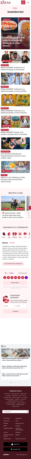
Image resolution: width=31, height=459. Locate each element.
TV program (8, 395)
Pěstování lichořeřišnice (11, 402)
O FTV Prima (7, 418)
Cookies (5, 432)
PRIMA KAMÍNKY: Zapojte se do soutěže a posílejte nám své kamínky (14, 133)
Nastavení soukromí (20, 438)
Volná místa (6, 421)
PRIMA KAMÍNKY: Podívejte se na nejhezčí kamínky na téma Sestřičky (14, 90)
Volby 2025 (17, 399)
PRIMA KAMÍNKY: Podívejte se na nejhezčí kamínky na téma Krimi (13, 68)
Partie (20, 395)
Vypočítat (15, 311)
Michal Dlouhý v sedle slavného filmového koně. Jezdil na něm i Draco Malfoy (12, 215)
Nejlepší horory (23, 393)
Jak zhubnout (7, 393)
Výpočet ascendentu (21, 402)
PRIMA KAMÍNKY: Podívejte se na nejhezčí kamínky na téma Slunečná (14, 112)
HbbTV (5, 425)
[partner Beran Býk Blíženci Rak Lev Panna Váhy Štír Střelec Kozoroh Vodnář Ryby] (22, 306)
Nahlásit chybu (7, 438)
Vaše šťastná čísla (23, 273)
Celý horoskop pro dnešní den (13, 263)
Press (16, 421)
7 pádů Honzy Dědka (9, 399)
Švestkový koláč (15, 406)
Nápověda (18, 432)
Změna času (14, 395)
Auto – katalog (24, 397)
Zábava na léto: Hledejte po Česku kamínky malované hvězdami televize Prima (13, 179)
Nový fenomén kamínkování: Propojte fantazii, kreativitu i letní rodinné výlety (13, 156)
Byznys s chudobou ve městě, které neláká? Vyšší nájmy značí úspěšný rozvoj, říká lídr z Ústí (14, 367)
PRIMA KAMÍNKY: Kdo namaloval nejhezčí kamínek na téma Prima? (14, 41)
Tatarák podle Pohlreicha (13, 401)
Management (18, 418)
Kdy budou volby (7, 397)
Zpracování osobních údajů (19, 429)
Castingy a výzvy (19, 423)
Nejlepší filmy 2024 (15, 393)
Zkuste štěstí (15, 282)
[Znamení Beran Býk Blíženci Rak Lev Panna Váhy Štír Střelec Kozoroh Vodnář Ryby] (9, 306)
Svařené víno (23, 399)
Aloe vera (21, 401)
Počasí (23, 395)
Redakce (17, 434)
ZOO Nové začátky (16, 397)
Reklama (6, 423)
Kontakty (17, 425)
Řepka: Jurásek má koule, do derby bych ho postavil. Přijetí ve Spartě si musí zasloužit (15, 374)
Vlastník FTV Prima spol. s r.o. (8, 435)
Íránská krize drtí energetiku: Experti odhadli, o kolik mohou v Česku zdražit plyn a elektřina (15, 359)
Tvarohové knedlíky (11, 404)
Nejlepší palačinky (20, 404)
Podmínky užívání (8, 428)
